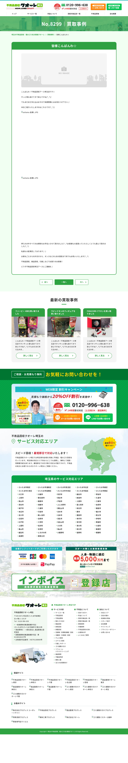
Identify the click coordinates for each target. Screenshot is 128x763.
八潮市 (40, 508)
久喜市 (98, 498)
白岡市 (40, 518)
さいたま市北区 (82, 487)
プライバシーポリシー (108, 629)
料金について (52, 14)
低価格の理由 (105, 618)
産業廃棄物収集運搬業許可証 (25, 635)
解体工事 (58, 660)
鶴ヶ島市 (41, 515)
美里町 (98, 529)
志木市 (59, 511)
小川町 (59, 525)
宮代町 (79, 522)
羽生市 (59, 518)
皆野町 (79, 532)
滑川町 (79, 525)
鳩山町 (59, 529)
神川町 (79, 529)
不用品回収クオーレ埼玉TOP (65, 605)
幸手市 (79, 518)
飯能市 (98, 508)
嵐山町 (21, 529)
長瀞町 (21, 536)
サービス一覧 (32, 14)
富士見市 (80, 504)
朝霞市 (40, 501)
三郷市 (98, 501)
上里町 (21, 525)
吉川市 (21, 515)
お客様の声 (82, 632)
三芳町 (40, 522)
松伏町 (40, 525)
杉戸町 (21, 522)
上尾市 (21, 498)
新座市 (79, 498)
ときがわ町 (42, 532)
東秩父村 (41, 536)
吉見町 (40, 529)
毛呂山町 (60, 522)
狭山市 (21, 501)
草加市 (98, 494)
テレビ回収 (59, 638)
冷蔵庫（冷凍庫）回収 (62, 635)
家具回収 (58, 627)
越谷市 (79, 494)
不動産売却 (59, 657)
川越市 (40, 494)
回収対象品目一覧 (74, 14)
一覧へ (64, 282)
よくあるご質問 (83, 635)
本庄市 (21, 511)
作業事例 (81, 627)
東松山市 (60, 508)
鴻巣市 (40, 504)
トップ (14, 14)
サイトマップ (105, 627)
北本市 (59, 515)
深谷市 (21, 504)
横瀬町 (98, 532)
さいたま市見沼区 (64, 487)
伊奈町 (98, 518)
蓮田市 (79, 515)
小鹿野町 (60, 532)
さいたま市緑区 (102, 487)
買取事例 (81, 624)
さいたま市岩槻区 (44, 491)
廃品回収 (58, 624)
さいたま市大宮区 (25, 491)
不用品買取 (95, 14)
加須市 (98, 504)
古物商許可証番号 (21, 639)
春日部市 (41, 498)
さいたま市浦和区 (44, 487)
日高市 (21, 518)
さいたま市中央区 (64, 491)
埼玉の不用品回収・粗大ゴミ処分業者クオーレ (61, 731)
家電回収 (58, 629)
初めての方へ (82, 613)
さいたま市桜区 (82, 491)
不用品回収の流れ (84, 629)
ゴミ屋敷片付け (60, 646)
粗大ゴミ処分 (59, 621)
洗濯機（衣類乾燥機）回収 (64, 632)
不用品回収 (59, 615)
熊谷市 (59, 498)
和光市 (79, 508)
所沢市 (59, 494)
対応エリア (105, 613)
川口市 (21, 494)
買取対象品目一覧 (84, 621)
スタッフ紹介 (105, 621)
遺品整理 (58, 654)
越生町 (21, 532)
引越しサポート (60, 643)
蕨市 (78, 511)
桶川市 (98, 511)
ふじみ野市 (61, 504)
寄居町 (98, 522)
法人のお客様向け (61, 663)
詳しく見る (28, 355)
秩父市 (98, 515)
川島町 (98, 525)
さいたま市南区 (24, 487)
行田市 (40, 511)
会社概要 (113, 14)
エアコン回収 (59, 641)
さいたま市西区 (102, 491)
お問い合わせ (105, 632)
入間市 (79, 501)
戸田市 (59, 501)
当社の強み (105, 615)
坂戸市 (21, 508)
